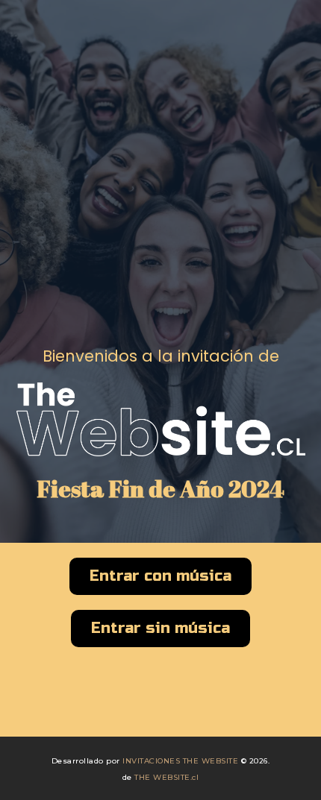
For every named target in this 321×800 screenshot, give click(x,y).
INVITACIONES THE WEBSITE (180, 761)
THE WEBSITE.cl (166, 777)
